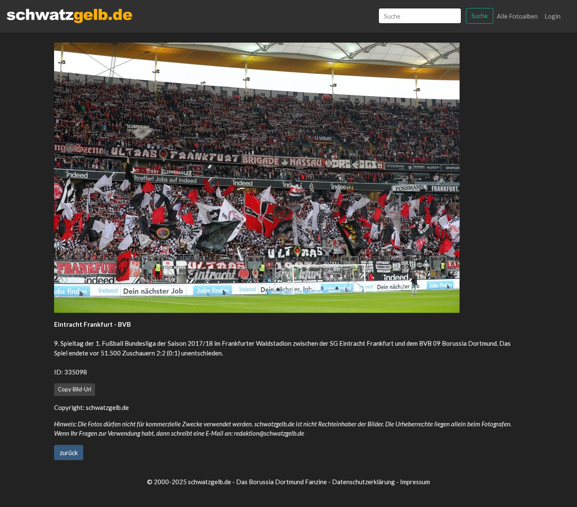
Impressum (415, 481)
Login (552, 16)
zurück (69, 452)
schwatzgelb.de (107, 407)
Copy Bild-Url (74, 389)
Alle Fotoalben (517, 16)
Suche (479, 15)
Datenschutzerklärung (363, 481)
